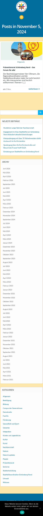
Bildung (6, 404)
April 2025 (7, 200)
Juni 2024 (6, 227)
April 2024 (7, 235)
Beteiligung (7, 400)
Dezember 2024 (9, 212)
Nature (5, 451)
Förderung (7, 420)
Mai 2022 (6, 321)
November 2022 (9, 298)
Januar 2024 (7, 243)
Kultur (5, 439)
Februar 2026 (8, 180)
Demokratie (7, 412)
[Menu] (21, 17)
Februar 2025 (8, 208)
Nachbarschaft (8, 447)
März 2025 (7, 204)
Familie (5, 416)
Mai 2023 (6, 274)
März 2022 (7, 329)
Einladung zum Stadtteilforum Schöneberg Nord (21, 152)
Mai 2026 (6, 173)
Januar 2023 (7, 290)
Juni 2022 (6, 317)
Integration (7, 432)
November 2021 (9, 344)
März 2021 (7, 376)
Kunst (5, 443)
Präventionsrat (8, 463)
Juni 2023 (6, 270)
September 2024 (9, 219)
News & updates (9, 455)
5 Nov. (8, 89)
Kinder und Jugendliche (11, 435)
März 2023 (7, 282)
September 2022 (9, 305)
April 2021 (7, 372)
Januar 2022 (7, 337)
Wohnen (6, 482)
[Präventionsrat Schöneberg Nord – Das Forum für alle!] (21, 50)
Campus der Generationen (12, 408)
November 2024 (9, 215)
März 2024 (7, 239)
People (5, 459)
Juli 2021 (6, 360)
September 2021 (9, 352)
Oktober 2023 (8, 254)
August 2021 (7, 356)
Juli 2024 (6, 223)
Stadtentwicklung (9, 471)
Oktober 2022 (8, 301)
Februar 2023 (8, 286)
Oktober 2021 (8, 348)
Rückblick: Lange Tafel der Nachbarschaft (18, 128)
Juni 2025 (6, 192)
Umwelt (6, 478)
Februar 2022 (8, 333)
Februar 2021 (8, 379)
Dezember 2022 (9, 294)
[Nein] (40, 508)
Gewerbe (6, 428)
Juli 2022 (6, 313)
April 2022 (7, 325)
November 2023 (9, 251)
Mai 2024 (6, 231)
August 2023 (7, 262)
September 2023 (9, 258)
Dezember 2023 (9, 247)
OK (22, 512)
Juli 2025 (6, 188)
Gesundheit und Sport (11, 424)
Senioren (6, 467)
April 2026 (7, 176)
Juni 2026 (6, 169)
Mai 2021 (6, 368)
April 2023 (7, 278)
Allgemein (21, 62)
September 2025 (9, 184)
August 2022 (7, 309)
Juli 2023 (6, 266)
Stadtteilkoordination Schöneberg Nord (17, 475)
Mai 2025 (6, 196)
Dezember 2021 (9, 340)
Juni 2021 (6, 364)
